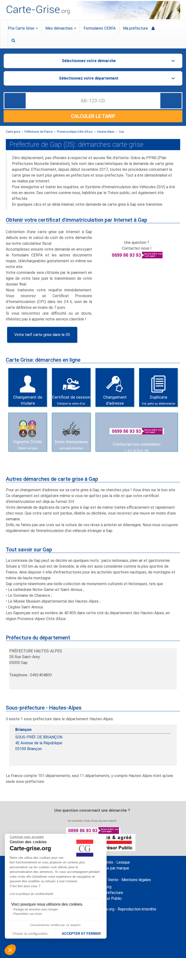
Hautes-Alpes (106, 131)
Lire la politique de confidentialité (31, 894)
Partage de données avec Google (36, 909)
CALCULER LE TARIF (93, 116)
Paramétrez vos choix (28, 914)
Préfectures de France (38, 131)
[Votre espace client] (95, 28)
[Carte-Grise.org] (38, 10)
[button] (10, 950)
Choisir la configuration (30, 933)
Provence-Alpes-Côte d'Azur (75, 131)
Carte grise (13, 131)
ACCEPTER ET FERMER (81, 933)
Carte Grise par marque (109, 868)
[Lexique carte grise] (95, 40)
